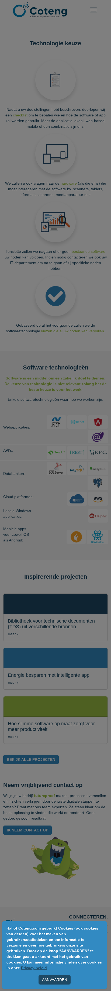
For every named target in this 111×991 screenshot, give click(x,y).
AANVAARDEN (54, 980)
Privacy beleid (34, 968)
